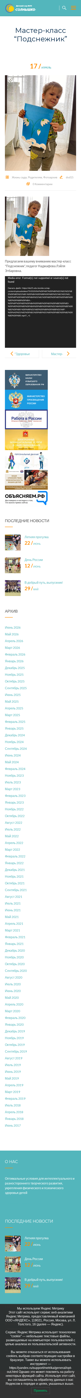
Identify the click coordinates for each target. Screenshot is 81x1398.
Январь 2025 (14, 728)
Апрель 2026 (14, 641)
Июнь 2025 (13, 695)
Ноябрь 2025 (14, 674)
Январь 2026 (14, 661)
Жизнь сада (19, 177)
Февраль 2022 (15, 856)
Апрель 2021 (14, 923)
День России (34, 560)
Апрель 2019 (14, 1085)
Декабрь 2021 (15, 869)
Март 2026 (12, 647)
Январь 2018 (14, 1118)
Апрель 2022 (14, 843)
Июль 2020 (13, 984)
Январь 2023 (14, 802)
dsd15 (70, 177)
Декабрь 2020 (15, 950)
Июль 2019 (13, 1065)
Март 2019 (12, 1092)
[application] (40, 312)
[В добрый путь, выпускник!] (13, 588)
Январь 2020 (14, 1024)
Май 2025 (12, 701)
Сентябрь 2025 (16, 688)
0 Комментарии (42, 184)
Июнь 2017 (13, 1125)
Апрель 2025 (14, 708)
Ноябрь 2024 (14, 742)
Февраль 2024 (15, 769)
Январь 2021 (14, 944)
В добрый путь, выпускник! (44, 582)
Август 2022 (13, 822)
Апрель (40, 67)
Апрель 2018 (14, 1112)
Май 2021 (12, 917)
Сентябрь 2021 (16, 890)
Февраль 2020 (15, 1018)
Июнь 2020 (13, 991)
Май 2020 (12, 997)
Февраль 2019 (15, 1098)
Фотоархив (50, 177)
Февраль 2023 (15, 795)
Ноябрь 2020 (14, 957)
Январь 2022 (14, 863)
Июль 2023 (13, 782)
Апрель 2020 (14, 1004)
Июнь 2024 (13, 755)
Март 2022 (12, 849)
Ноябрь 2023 (14, 775)
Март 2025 (12, 715)
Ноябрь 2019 (14, 1038)
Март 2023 (12, 789)
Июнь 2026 (13, 627)
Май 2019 (12, 1078)
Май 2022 (12, 836)
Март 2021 (12, 930)
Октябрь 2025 (15, 681)
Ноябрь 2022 (14, 809)
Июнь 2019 (13, 1071)
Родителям (35, 177)
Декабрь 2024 (15, 735)
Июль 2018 (13, 1105)
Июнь (33, 543)
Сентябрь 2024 (16, 748)
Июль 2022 (13, 829)
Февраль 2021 (15, 937)
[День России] (13, 565)
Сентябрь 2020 (16, 970)
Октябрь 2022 (15, 816)
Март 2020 (12, 1011)
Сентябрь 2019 (16, 1051)
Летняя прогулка (37, 537)
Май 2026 (12, 634)
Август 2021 (13, 896)
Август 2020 (13, 977)
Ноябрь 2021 (14, 876)
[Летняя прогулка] (13, 542)
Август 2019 (13, 1058)
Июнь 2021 (13, 910)
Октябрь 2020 (15, 964)
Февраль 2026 (15, 654)
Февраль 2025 (15, 721)
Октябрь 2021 (15, 883)
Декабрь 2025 (15, 668)
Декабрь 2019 (15, 1031)
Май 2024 (12, 762)
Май (32, 589)
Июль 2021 (13, 903)
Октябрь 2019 (15, 1044)
